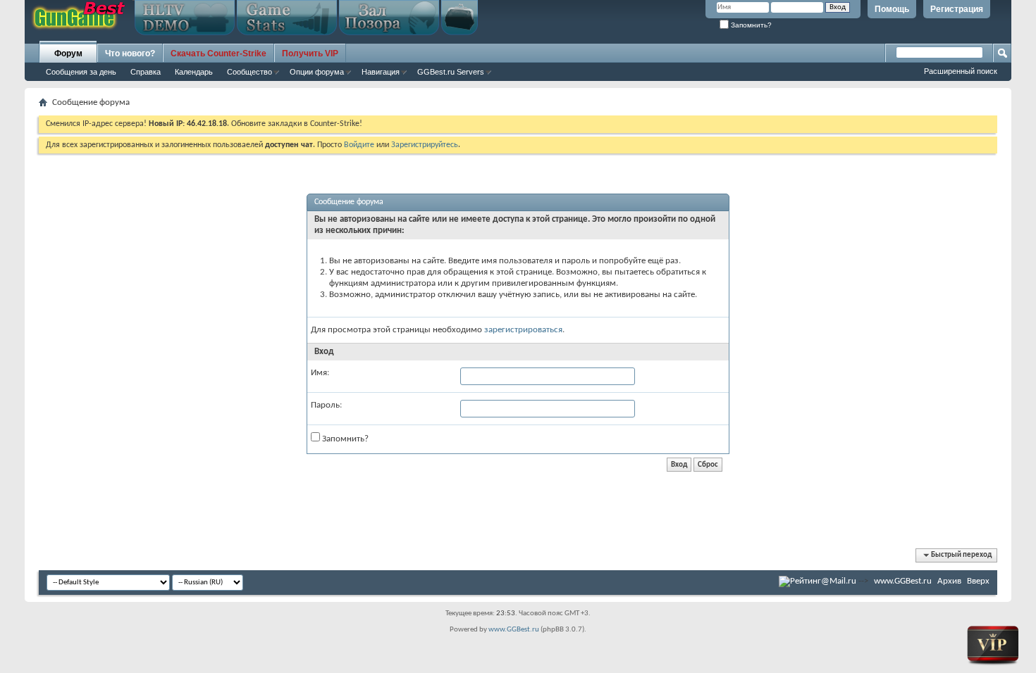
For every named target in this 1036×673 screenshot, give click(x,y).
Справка (145, 72)
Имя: (320, 372)
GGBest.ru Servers (450, 72)
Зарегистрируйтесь (424, 145)
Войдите (359, 145)
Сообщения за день (81, 72)
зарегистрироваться (523, 329)
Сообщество (249, 72)
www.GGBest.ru (903, 581)
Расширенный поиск (960, 71)
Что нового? (130, 53)
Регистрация (956, 9)
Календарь (194, 72)
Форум (68, 53)
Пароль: (326, 405)
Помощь (892, 9)
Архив (949, 581)
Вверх (978, 581)
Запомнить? (750, 25)
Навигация (381, 72)
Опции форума (317, 72)
